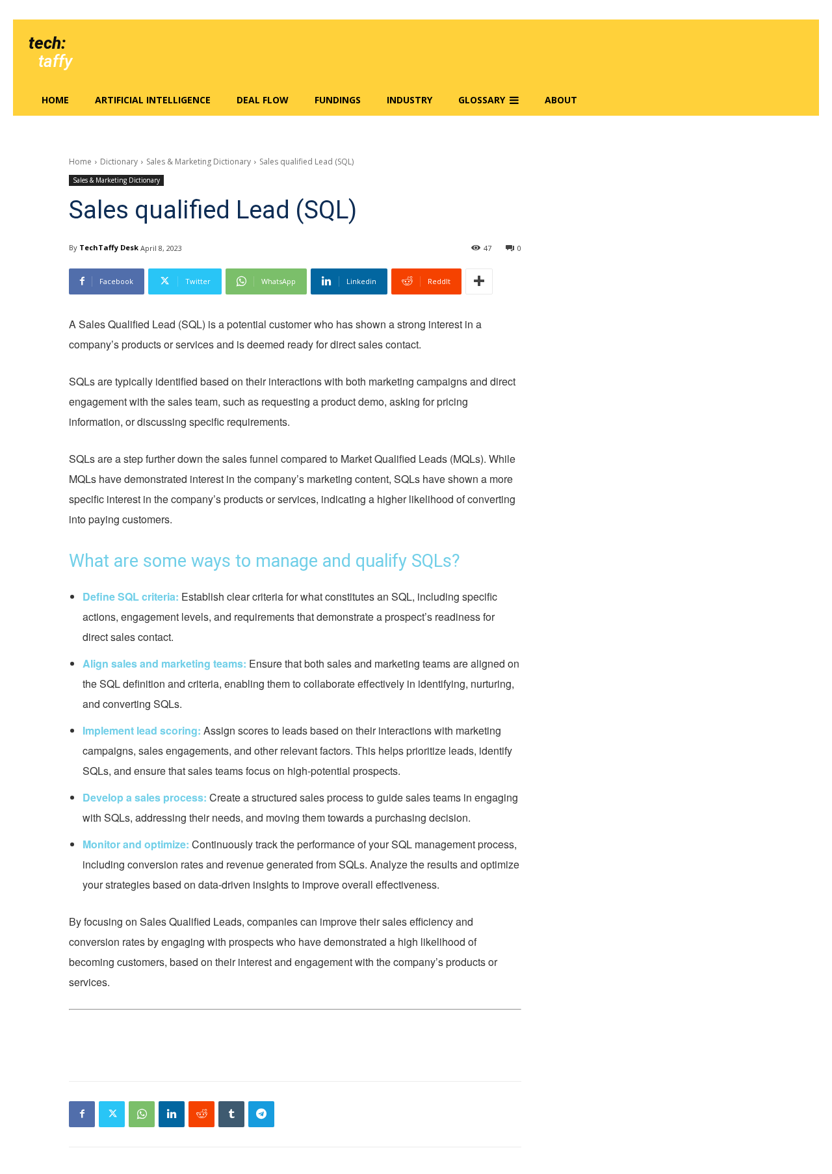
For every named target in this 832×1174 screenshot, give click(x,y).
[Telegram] (261, 1114)
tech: (47, 43)
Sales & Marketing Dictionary (198, 161)
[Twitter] (112, 1114)
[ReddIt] (201, 1114)
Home (80, 161)
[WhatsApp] (142, 1114)
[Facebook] (82, 1114)
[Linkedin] (172, 1114)
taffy (55, 61)
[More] (479, 281)
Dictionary (119, 161)
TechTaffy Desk (108, 247)
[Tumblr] (231, 1114)
